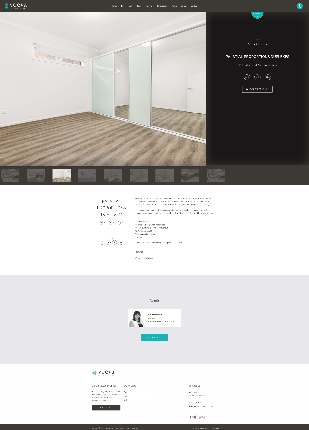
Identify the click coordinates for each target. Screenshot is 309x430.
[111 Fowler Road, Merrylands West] (103, 89)
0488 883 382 (154, 318)
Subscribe (105, 408)
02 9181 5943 (196, 403)
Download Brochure (258, 89)
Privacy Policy (194, 428)
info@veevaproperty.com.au (202, 406)
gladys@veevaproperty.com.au (161, 321)
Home (114, 6)
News (174, 6)
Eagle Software (214, 428)
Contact (194, 6)
